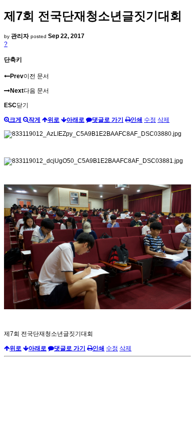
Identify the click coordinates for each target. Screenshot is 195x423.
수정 (150, 119)
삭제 (164, 119)
